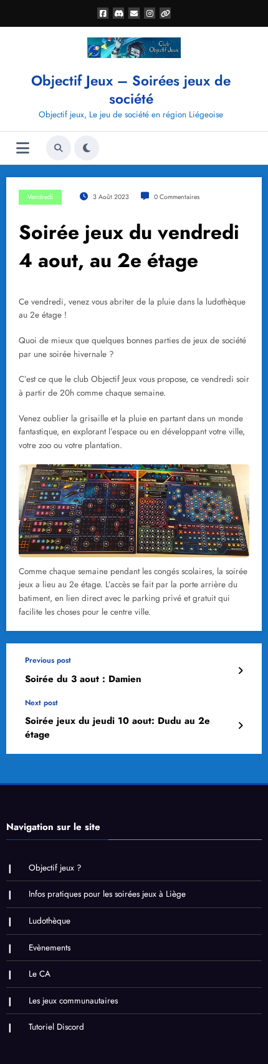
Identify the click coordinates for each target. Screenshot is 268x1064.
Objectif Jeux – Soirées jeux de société (131, 90)
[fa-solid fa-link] (165, 13)
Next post (41, 702)
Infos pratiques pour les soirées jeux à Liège (107, 894)
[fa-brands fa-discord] (118, 13)
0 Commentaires (176, 197)
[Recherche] (58, 148)
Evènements (49, 948)
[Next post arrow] (240, 725)
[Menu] (23, 148)
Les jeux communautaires (73, 1001)
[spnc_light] (86, 147)
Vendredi (40, 197)
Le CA (39, 974)
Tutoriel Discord (56, 1027)
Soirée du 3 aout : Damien (83, 679)
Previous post (48, 660)
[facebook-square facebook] (102, 13)
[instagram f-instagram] (149, 13)
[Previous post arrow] (240, 670)
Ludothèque (49, 921)
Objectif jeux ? (55, 868)
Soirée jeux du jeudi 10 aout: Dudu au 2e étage (117, 728)
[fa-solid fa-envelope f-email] (134, 13)
